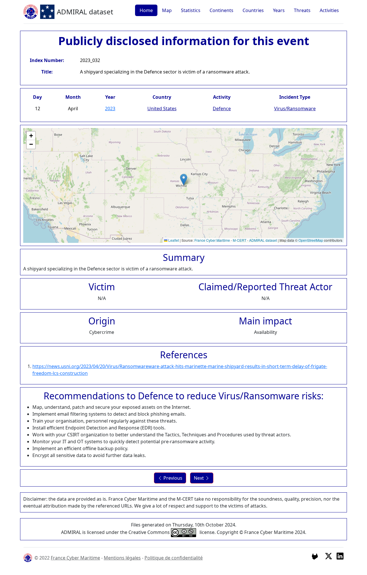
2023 (110, 108)
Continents (221, 10)
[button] (183, 179)
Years (279, 10)
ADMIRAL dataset (263, 240)
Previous (172, 478)
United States (162, 108)
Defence (222, 108)
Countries (253, 10)
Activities (329, 10)
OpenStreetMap (310, 240)
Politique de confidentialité (174, 558)
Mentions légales (122, 558)
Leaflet (173, 240)
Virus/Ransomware (295, 108)
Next (199, 478)
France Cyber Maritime (212, 240)
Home (146, 10)
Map (167, 10)
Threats (302, 10)
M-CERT (239, 240)
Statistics (190, 10)
